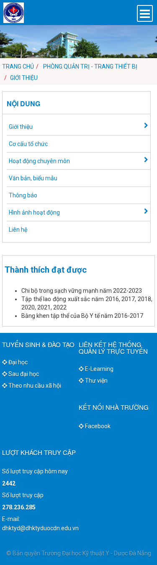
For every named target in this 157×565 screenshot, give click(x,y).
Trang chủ (18, 66)
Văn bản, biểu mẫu (33, 178)
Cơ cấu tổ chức (28, 144)
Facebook (97, 426)
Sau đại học (23, 374)
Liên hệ (18, 229)
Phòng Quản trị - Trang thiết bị (90, 66)
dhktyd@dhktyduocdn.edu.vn (40, 528)
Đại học (17, 362)
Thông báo (23, 195)
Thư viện (96, 380)
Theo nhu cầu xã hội (34, 385)
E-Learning (98, 369)
